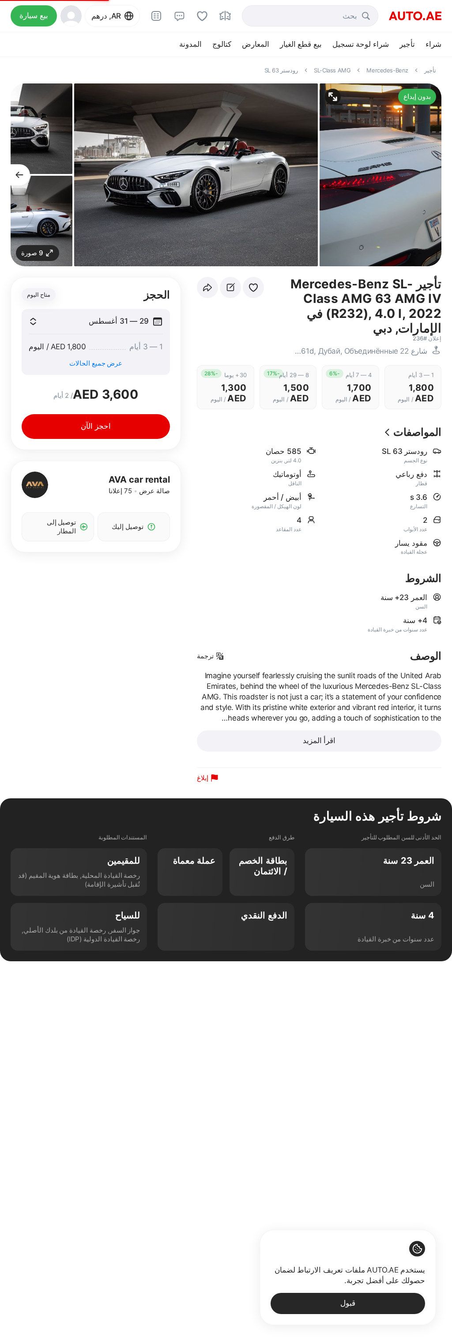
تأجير (407, 44)
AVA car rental (139, 479)
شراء (433, 44)
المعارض (255, 44)
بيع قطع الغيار (301, 44)
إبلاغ (202, 778)
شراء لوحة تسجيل (360, 44)
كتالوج (221, 44)
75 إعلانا (120, 491)
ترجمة (205, 656)
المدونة (190, 44)
